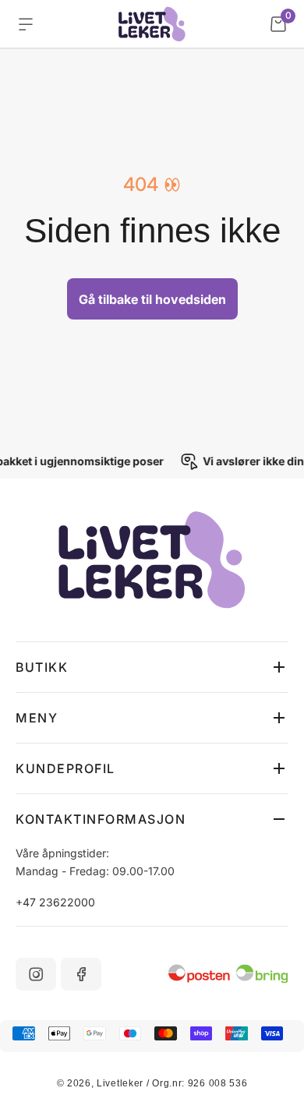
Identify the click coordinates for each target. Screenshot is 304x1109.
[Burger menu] (26, 24)
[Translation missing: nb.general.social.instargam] (36, 974)
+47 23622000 (55, 902)
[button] (152, 667)
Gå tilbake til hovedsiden (152, 299)
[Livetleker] (152, 24)
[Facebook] (81, 974)
